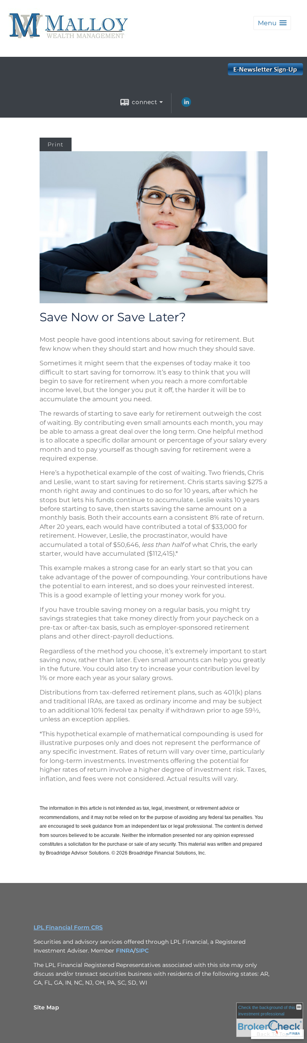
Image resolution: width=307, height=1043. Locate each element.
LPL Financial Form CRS (68, 927)
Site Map (46, 1007)
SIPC (142, 950)
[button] (272, 23)
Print (56, 144)
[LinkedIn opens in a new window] (186, 104)
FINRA (125, 950)
